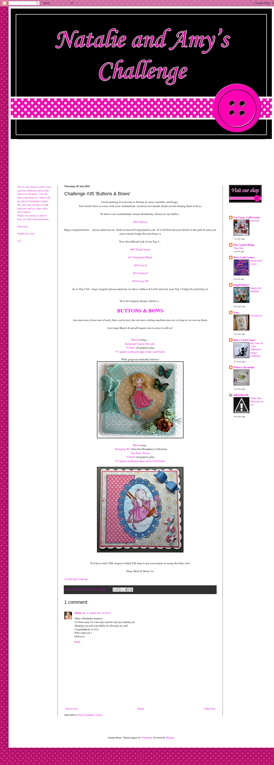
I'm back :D (256, 315)
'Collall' (130, 347)
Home (141, 708)
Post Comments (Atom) (90, 714)
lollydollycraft (241, 395)
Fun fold (254, 220)
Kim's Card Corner (244, 340)
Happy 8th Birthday (255, 289)
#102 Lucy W (140, 281)
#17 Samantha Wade (140, 257)
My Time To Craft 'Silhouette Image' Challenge (256, 349)
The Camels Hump (244, 245)
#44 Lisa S (140, 265)
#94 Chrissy (140, 222)
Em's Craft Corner (244, 257)
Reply (77, 641)
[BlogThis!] (119, 589)
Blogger (170, 737)
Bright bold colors (256, 262)
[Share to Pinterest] (131, 589)
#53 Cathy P (140, 273)
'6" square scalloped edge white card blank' (140, 352)
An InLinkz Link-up (76, 579)
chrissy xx (79, 613)
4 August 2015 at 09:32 (99, 612)
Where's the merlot (244, 367)
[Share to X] (123, 589)
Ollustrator (146, 737)
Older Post (209, 708)
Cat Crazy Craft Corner (247, 217)
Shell (136, 445)
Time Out (238, 248)
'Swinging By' (122, 449)
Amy (236, 312)
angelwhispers (241, 285)
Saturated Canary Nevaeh (140, 344)
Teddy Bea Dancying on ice (256, 401)
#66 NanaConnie (140, 249)
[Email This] (115, 589)
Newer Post (71, 708)
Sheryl (135, 340)
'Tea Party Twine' (140, 453)
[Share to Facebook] (127, 589)
